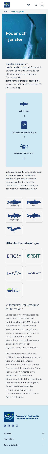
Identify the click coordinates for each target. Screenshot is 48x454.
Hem (5, 11)
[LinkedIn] (5, 425)
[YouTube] (17, 425)
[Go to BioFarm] (24, 158)
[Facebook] (9, 425)
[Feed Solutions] (24, 137)
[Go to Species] (24, 116)
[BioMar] (7, 4)
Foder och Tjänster (17, 11)
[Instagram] (13, 425)
